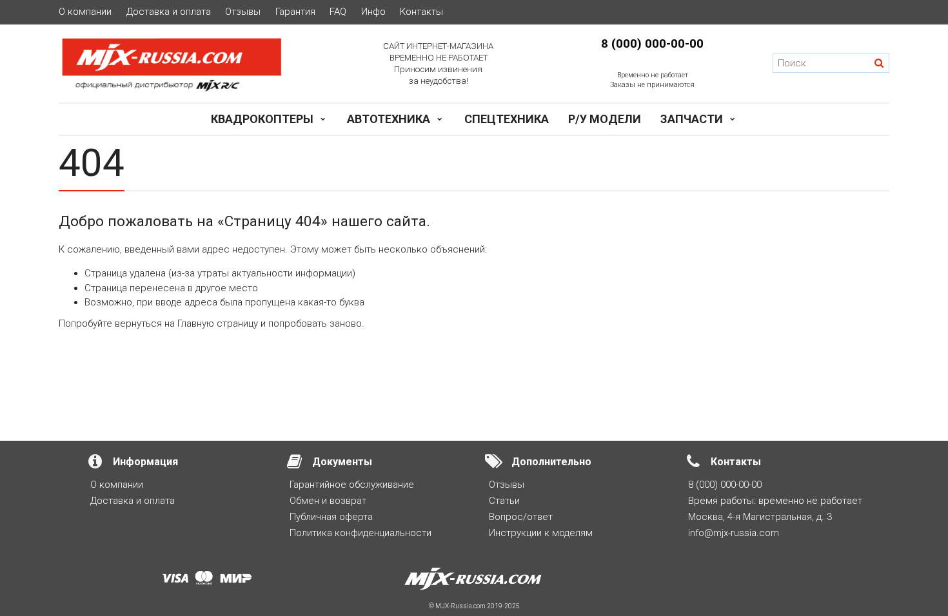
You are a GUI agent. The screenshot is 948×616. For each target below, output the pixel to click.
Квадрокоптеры (262, 119)
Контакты (421, 12)
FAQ (338, 12)
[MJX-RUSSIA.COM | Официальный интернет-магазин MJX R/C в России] (189, 63)
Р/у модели (604, 119)
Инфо (373, 12)
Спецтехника (506, 119)
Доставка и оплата (168, 12)
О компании (85, 12)
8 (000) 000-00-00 (652, 44)
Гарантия (295, 12)
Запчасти (691, 119)
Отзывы (243, 12)
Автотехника (388, 119)
